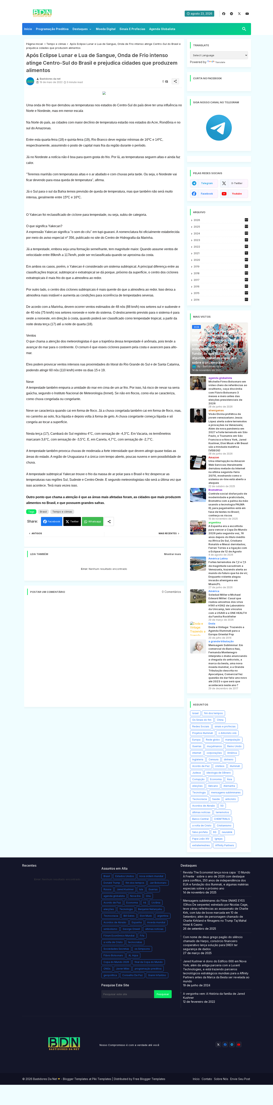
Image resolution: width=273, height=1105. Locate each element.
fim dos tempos (213, 713)
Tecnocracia (199, 799)
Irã (144, 902)
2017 (221, 280)
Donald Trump (112, 882)
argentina (162, 915)
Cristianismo (224, 825)
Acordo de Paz (201, 766)
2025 (221, 226)
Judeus (196, 772)
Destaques (80, 29)
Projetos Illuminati (202, 733)
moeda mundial (156, 922)
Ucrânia (155, 902)
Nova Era (135, 895)
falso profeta (200, 832)
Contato (207, 1079)
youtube (237, 193)
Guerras (196, 746)
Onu (148, 895)
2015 (221, 293)
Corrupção (198, 779)
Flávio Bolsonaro (113, 955)
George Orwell (131, 928)
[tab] (28, 30)
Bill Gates (129, 915)
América (232, 752)
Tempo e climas (56, 43)
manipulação (232, 739)
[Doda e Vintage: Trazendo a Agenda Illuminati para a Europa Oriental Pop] (198, 629)
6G (214, 832)
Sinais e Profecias (132, 29)
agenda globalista (114, 895)
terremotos (222, 812)
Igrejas (219, 838)
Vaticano (213, 785)
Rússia (107, 889)
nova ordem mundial (151, 876)
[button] (244, 29)
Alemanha (229, 785)
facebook (207, 193)
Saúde (216, 799)
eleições (197, 785)
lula (141, 889)
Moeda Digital (106, 29)
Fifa (142, 935)
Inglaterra (197, 759)
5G (222, 805)
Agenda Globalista (162, 29)
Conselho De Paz (132, 975)
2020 (221, 260)
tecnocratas (135, 942)
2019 (221, 266)
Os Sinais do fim (201, 719)
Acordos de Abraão (203, 805)
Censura (213, 759)
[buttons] (223, 14)
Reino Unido (234, 746)
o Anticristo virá (227, 733)
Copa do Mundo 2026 (116, 961)
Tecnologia (199, 792)
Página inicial (34, 43)
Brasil (43, 511)
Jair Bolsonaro (158, 882)
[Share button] (109, 521)
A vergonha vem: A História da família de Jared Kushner (214, 995)
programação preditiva (148, 968)
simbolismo (110, 928)
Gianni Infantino (157, 975)
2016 (221, 286)
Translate (220, 62)
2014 (221, 299)
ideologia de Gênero (218, 772)
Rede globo (213, 739)
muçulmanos (214, 746)
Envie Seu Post (240, 1079)
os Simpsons (142, 948)
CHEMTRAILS (222, 818)
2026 (221, 220)
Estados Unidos (124, 876)
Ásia (229, 779)
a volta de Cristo (201, 825)
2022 (221, 246)
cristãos (219, 766)
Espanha (137, 922)
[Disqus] (104, 653)
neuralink (227, 832)
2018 (221, 273)
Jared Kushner (125, 889)
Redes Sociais (200, 726)
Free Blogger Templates (149, 1079)
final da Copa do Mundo (149, 961)
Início (28, 29)
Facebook (54, 521)
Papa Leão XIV (200, 838)
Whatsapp (94, 521)
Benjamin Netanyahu (150, 909)
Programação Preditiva (52, 29)
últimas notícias (201, 812)
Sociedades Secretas (116, 948)
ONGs (107, 968)
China (220, 719)
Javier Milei (122, 968)
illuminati (235, 766)
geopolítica (110, 975)
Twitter (74, 521)
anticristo (230, 799)
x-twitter (236, 183)
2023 (221, 240)
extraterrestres (201, 845)
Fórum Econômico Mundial (119, 935)
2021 (221, 253)
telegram (207, 183)
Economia (216, 779)
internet (196, 752)
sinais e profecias (225, 726)
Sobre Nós (221, 1079)
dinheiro (228, 759)
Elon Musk (146, 915)
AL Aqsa (133, 955)
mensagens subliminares (226, 792)
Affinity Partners (224, 845)
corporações (214, 752)
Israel (195, 713)
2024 (221, 233)
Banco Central (200, 818)
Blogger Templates (75, 1079)
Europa (196, 739)
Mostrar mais (172, 554)
